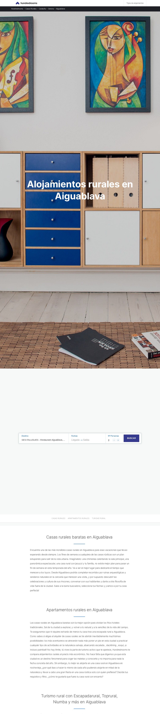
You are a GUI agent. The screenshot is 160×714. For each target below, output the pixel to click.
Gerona (51, 9)
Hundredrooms (17, 9)
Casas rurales (30, 9)
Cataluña (42, 9)
